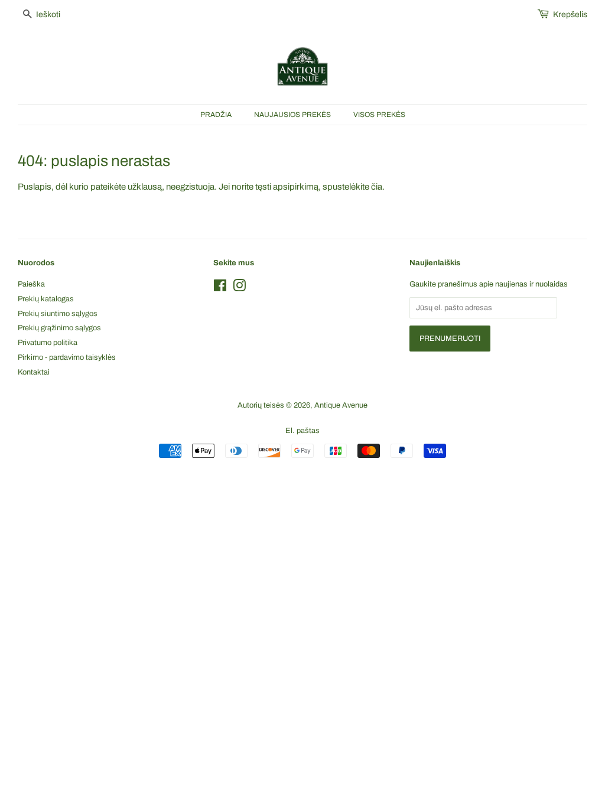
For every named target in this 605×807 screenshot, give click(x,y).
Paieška (31, 284)
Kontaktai (34, 372)
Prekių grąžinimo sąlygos (59, 328)
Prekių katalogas (46, 299)
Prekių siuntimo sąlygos (57, 314)
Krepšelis (570, 14)
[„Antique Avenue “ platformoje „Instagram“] (239, 288)
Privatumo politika (47, 343)
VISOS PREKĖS (379, 114)
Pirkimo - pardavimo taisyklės (67, 357)
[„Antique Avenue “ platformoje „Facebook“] (220, 288)
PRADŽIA (216, 114)
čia (376, 186)
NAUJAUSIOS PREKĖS (292, 114)
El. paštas (302, 431)
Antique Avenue (340, 405)
